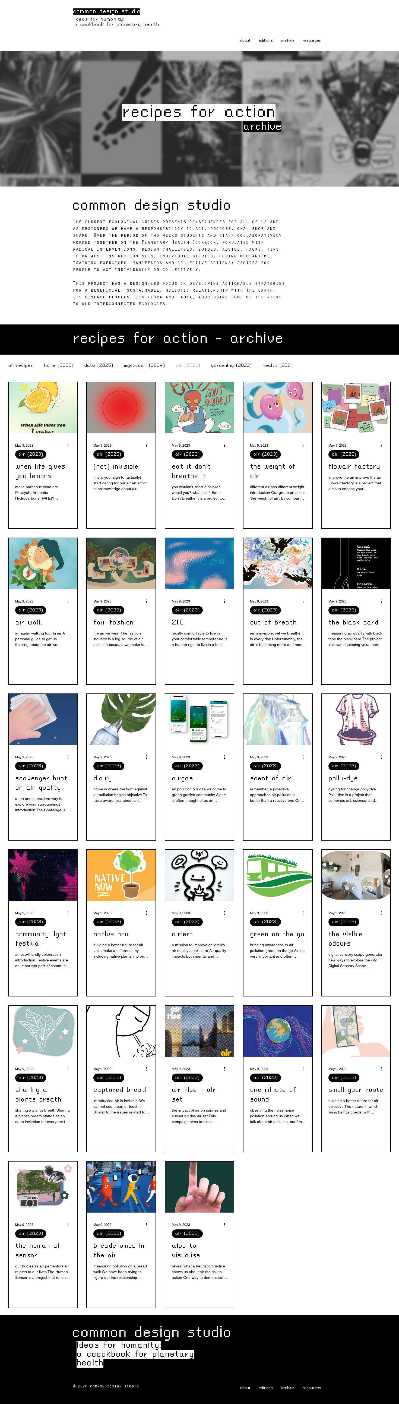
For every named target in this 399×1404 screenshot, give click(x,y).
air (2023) (188, 365)
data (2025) (98, 365)
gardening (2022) (231, 365)
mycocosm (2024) (144, 365)
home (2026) (58, 365)
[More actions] (69, 445)
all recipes (20, 365)
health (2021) (277, 365)
